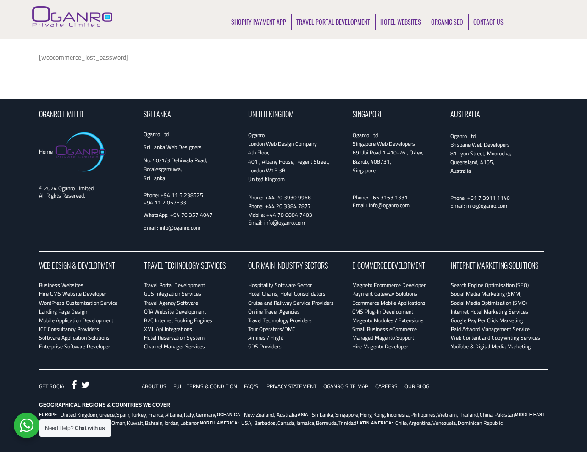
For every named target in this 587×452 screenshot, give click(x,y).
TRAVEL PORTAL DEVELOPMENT (333, 22)
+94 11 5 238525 (182, 195)
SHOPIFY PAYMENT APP (258, 22)
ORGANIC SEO (447, 22)
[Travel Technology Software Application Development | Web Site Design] (72, 15)
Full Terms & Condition (205, 386)
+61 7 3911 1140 (488, 197)
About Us (154, 386)
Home (46, 151)
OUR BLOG (416, 386)
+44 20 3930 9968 (288, 197)
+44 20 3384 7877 (288, 206)
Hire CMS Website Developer (72, 293)
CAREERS (386, 386)
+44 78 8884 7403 (289, 214)
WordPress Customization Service (78, 302)
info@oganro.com (180, 227)
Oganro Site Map (345, 386)
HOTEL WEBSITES (400, 22)
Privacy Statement (291, 386)
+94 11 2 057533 (165, 202)
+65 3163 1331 (389, 197)
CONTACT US (488, 22)
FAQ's (251, 386)
